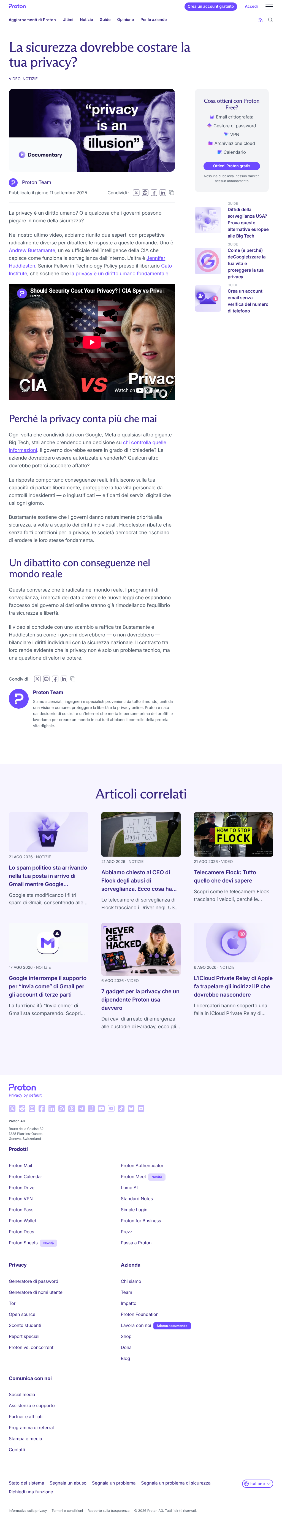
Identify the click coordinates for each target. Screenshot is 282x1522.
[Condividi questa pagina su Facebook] (154, 192)
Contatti (17, 1449)
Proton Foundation (140, 1314)
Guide (105, 19)
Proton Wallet (22, 1220)
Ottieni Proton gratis (231, 166)
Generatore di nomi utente (36, 1292)
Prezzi (127, 1231)
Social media (22, 1394)
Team (126, 1292)
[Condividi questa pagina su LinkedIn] (162, 192)
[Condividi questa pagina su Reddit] (145, 192)
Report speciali (24, 1336)
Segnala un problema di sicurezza (175, 1483)
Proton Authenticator (142, 1165)
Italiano (257, 1483)
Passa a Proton (136, 1242)
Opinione (125, 19)
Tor (12, 1303)
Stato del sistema (26, 1483)
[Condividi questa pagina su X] (136, 192)
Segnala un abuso (68, 1483)
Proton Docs (21, 1231)
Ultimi (68, 19)
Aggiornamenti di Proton (32, 19)
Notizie (86, 19)
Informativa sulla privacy (28, 1510)
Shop (126, 1336)
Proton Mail (20, 1165)
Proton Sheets (23, 1242)
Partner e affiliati (25, 1416)
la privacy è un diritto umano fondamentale (119, 274)
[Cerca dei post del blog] (270, 20)
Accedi (251, 6)
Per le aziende (153, 19)
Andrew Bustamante (32, 250)
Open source (22, 1314)
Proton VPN (21, 1198)
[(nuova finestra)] (12, 1108)
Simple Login (134, 1209)
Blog (125, 1358)
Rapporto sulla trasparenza (108, 1510)
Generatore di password (33, 1281)
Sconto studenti (25, 1325)
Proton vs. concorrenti (32, 1347)
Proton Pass (21, 1209)
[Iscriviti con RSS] (260, 20)
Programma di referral (31, 1427)
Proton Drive (21, 1187)
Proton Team (36, 182)
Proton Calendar (25, 1176)
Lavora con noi (136, 1325)
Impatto (129, 1303)
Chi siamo (131, 1281)
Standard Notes (137, 1198)
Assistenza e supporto (32, 1405)
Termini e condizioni (67, 1510)
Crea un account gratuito (211, 6)
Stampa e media (25, 1438)
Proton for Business (141, 1220)
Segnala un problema (113, 1483)
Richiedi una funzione (31, 1491)
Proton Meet (133, 1176)
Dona (126, 1347)
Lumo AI (129, 1187)
